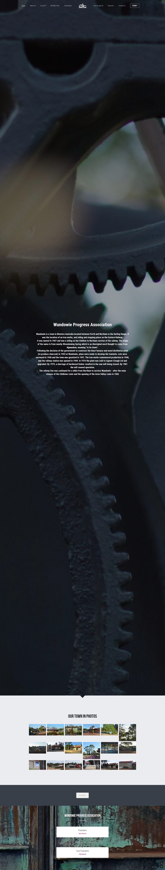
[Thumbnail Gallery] (37, 732)
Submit (134, 6)
